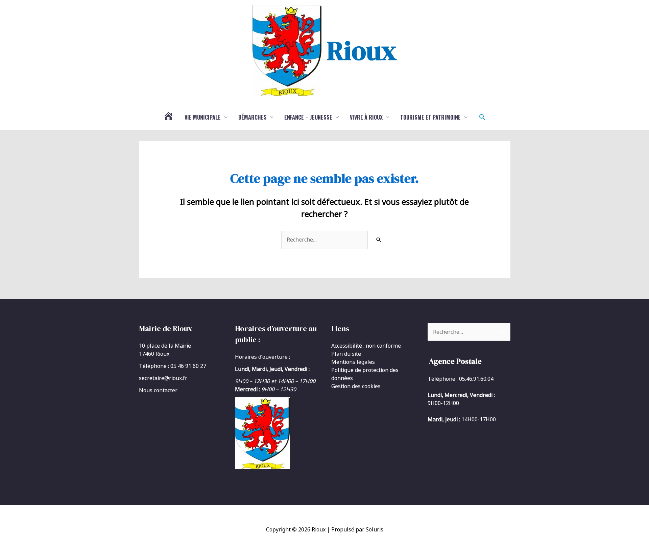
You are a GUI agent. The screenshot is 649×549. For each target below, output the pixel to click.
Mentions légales (353, 362)
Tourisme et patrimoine (430, 117)
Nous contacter (158, 390)
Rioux (361, 50)
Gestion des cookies (356, 386)
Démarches (252, 117)
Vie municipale (203, 117)
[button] (482, 117)
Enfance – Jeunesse (308, 117)
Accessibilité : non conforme (366, 345)
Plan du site (346, 353)
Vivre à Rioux (366, 117)
